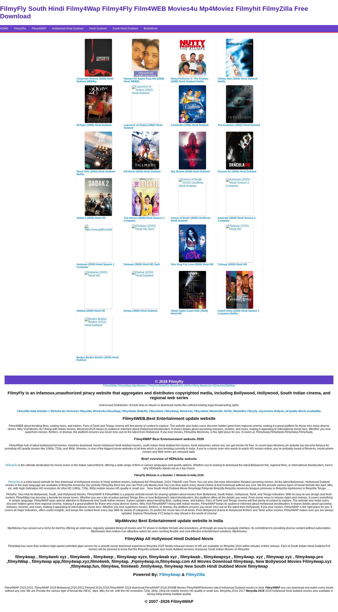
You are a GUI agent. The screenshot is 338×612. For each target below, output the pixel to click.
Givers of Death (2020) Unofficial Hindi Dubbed (190, 219)
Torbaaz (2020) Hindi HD (232, 264)
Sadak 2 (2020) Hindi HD (91, 218)
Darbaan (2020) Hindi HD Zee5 (142, 264)
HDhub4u (219, 385)
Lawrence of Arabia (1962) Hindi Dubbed (143, 126)
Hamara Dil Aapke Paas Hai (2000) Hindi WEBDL (144, 80)
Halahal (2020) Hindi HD (91, 311)
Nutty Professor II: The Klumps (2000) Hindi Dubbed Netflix (189, 80)
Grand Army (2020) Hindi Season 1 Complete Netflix (238, 312)
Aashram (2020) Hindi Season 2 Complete (236, 219)
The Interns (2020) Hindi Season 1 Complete (144, 219)
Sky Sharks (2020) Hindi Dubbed (190, 171)
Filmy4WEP (39, 28)
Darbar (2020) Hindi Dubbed (140, 311)
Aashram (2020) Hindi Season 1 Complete (95, 265)
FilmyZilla (20, 28)
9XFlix (188, 385)
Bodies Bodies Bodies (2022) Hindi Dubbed (98, 359)
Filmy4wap (169, 574)
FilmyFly (153, 385)
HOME (4, 28)
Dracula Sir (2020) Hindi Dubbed (237, 171)
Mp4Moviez (139, 385)
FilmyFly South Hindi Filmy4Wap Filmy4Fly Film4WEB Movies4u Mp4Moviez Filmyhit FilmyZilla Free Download (154, 12)
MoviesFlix (176, 385)
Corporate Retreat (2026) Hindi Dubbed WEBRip (95, 80)
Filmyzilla (14, 482)
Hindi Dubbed (98, 28)
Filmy (195, 385)
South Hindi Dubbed (125, 28)
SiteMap (230, 385)
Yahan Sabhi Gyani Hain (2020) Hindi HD (189, 312)
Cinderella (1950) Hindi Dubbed (190, 125)
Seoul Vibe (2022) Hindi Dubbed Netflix (96, 173)
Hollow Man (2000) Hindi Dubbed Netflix (238, 80)
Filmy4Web (110, 385)
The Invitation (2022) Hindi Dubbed (239, 125)
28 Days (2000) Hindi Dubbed (94, 125)
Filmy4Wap (125, 385)
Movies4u (206, 385)
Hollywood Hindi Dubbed (67, 28)
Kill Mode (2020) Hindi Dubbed (142, 171)
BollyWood (150, 28)
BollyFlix (164, 385)
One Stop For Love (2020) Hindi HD (192, 264)
